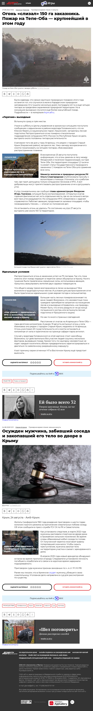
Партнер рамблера (40, 702)
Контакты (22, 655)
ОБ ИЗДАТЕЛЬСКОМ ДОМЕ (28, 652)
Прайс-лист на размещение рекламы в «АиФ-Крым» (48, 655)
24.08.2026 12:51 (8, 427)
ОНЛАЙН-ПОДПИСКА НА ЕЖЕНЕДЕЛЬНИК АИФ (54, 652)
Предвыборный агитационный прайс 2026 (35, 658)
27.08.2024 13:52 (8, 10)
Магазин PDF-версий (80, 652)
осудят (52, 573)
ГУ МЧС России (43, 88)
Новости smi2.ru (10, 420)
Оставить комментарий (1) (72, 362)
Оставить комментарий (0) (72, 587)
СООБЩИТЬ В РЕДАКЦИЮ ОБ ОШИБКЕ (66, 658)
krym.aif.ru (49, 112)
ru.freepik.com (15, 505)
